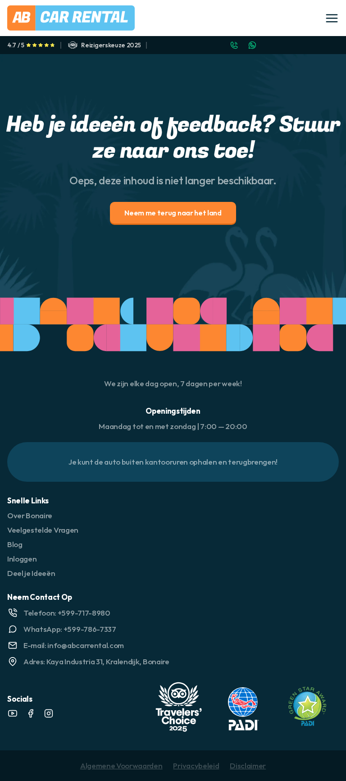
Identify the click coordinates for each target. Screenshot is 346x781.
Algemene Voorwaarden (121, 765)
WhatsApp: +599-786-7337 (69, 629)
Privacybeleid (196, 765)
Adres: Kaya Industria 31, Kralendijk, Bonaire (96, 661)
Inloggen (21, 558)
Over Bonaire (29, 515)
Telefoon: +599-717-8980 (66, 612)
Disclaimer (248, 765)
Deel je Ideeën (31, 573)
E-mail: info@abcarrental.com (73, 645)
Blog (15, 544)
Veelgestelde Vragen (42, 529)
